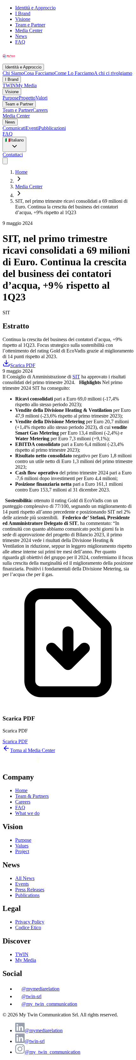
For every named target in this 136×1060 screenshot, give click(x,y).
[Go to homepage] (37, 763)
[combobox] (14, 144)
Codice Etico (28, 927)
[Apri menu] (5, 161)
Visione (22, 19)
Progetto (27, 97)
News (21, 36)
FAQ (20, 42)
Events (22, 884)
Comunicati (14, 128)
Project (22, 851)
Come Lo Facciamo (74, 73)
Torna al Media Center (32, 750)
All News (24, 878)
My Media (26, 85)
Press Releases (29, 889)
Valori (41, 97)
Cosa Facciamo (39, 73)
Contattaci (13, 154)
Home (21, 172)
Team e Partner (30, 24)
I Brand (22, 13)
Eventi (32, 128)
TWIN (9, 85)
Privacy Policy (29, 921)
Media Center (28, 30)
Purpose (11, 97)
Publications (27, 895)
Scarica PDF (15, 741)
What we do (27, 813)
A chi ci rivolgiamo (113, 73)
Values (21, 845)
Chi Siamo (13, 73)
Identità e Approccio (35, 7)
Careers (40, 110)
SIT (76, 376)
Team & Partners (32, 796)
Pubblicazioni (52, 128)
